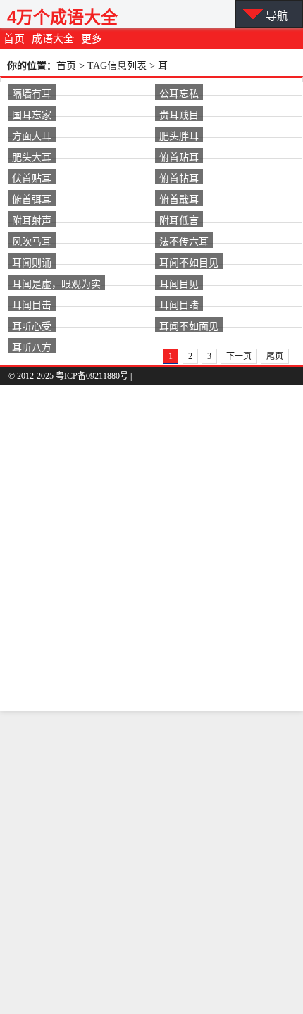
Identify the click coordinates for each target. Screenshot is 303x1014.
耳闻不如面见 (188, 325)
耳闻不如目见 (188, 262)
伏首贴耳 (31, 177)
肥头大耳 (31, 156)
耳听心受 (31, 325)
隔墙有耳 (31, 93)
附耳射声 (31, 220)
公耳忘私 (179, 93)
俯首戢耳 (179, 199)
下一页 (239, 356)
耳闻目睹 (179, 304)
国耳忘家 (31, 114)
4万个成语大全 (62, 17)
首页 (14, 38)
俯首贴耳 (179, 156)
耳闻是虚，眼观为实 (56, 283)
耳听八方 (31, 346)
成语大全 (53, 38)
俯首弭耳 (31, 199)
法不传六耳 (184, 241)
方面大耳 (31, 135)
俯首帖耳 (179, 177)
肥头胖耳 (179, 135)
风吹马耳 (31, 241)
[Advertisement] (151, 862)
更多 (91, 38)
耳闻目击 (31, 304)
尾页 (274, 356)
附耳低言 (179, 220)
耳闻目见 (179, 283)
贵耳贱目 (179, 114)
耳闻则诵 (31, 262)
